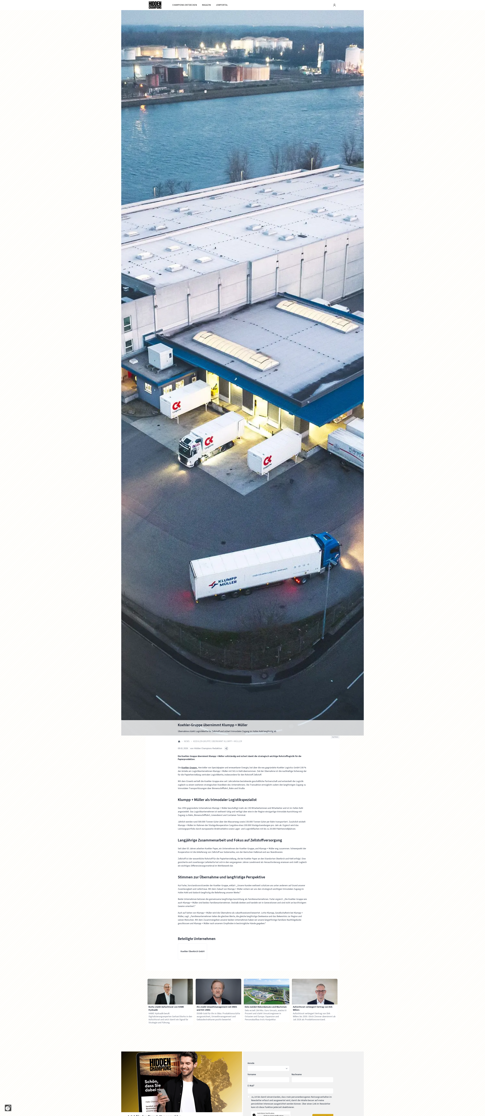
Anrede (251, 1063)
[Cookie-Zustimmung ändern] (8, 1108)
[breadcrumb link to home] (179, 741)
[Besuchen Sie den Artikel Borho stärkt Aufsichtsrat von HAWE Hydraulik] (170, 991)
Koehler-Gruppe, (189, 767)
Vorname (252, 1074)
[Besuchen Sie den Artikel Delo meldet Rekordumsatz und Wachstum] (266, 991)
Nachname (297, 1074)
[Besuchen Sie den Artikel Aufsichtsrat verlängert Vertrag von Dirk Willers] (314, 991)
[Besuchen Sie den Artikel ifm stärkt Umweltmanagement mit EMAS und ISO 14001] (218, 991)
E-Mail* (251, 1085)
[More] (226, 748)
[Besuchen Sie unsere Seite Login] (334, 5)
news (187, 741)
